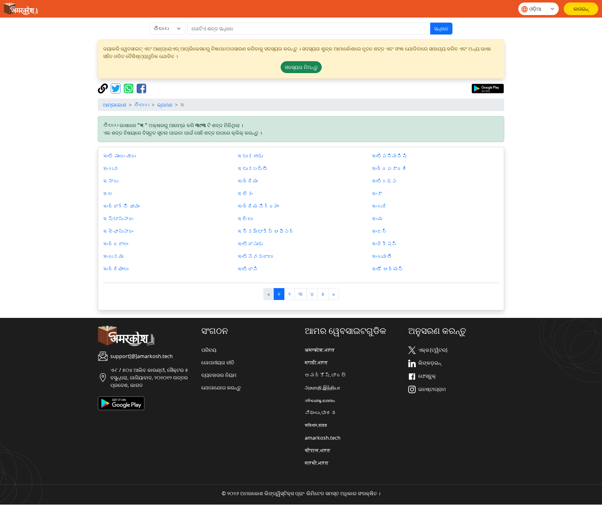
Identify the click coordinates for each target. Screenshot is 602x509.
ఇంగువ (110, 168)
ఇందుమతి (382, 256)
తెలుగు (141, 104)
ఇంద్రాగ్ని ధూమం (121, 206)
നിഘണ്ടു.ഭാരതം (320, 400)
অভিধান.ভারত (316, 425)
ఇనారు (110, 181)
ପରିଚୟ (208, 349)
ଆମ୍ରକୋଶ (114, 104)
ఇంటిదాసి (248, 268)
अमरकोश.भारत (320, 349)
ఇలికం (245, 193)
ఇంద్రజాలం (115, 243)
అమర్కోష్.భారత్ (325, 375)
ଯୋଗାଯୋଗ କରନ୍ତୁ (221, 387)
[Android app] (121, 402)
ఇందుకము (113, 256)
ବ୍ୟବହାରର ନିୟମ (218, 375)
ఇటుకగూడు (250, 156)
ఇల (108, 193)
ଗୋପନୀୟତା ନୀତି (217, 362)
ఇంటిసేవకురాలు (255, 256)
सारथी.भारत (316, 462)
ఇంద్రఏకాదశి (389, 168)
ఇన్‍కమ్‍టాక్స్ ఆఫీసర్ (266, 231)
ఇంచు (377, 218)
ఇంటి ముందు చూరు (119, 156)
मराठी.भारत (316, 362)
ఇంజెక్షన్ (384, 243)
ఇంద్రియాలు (115, 268)
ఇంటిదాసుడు (250, 243)
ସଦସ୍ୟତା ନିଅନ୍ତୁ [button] (301, 67)
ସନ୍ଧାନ (441, 28)
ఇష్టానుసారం (118, 218)
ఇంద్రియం (248, 181)
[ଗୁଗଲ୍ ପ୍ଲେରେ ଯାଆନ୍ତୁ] (487, 87)
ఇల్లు (245, 218)
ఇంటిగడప (384, 181)
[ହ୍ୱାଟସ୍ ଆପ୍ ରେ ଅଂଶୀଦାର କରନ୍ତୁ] (129, 87)
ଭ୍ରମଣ (164, 104)
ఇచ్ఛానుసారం (118, 231)
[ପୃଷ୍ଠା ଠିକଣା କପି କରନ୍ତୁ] (103, 87)
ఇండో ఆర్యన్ (387, 268)
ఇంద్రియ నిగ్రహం (258, 206)
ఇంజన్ (379, 231)
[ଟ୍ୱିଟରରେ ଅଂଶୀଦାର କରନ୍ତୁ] (116, 87)
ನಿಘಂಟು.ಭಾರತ (320, 412)
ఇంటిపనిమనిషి (389, 156)
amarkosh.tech (323, 437)
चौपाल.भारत (317, 450)
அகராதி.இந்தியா (322, 387)
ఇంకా (377, 193)
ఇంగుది (379, 206)
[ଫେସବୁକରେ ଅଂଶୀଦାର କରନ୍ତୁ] (141, 87)
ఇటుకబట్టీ (253, 168)
